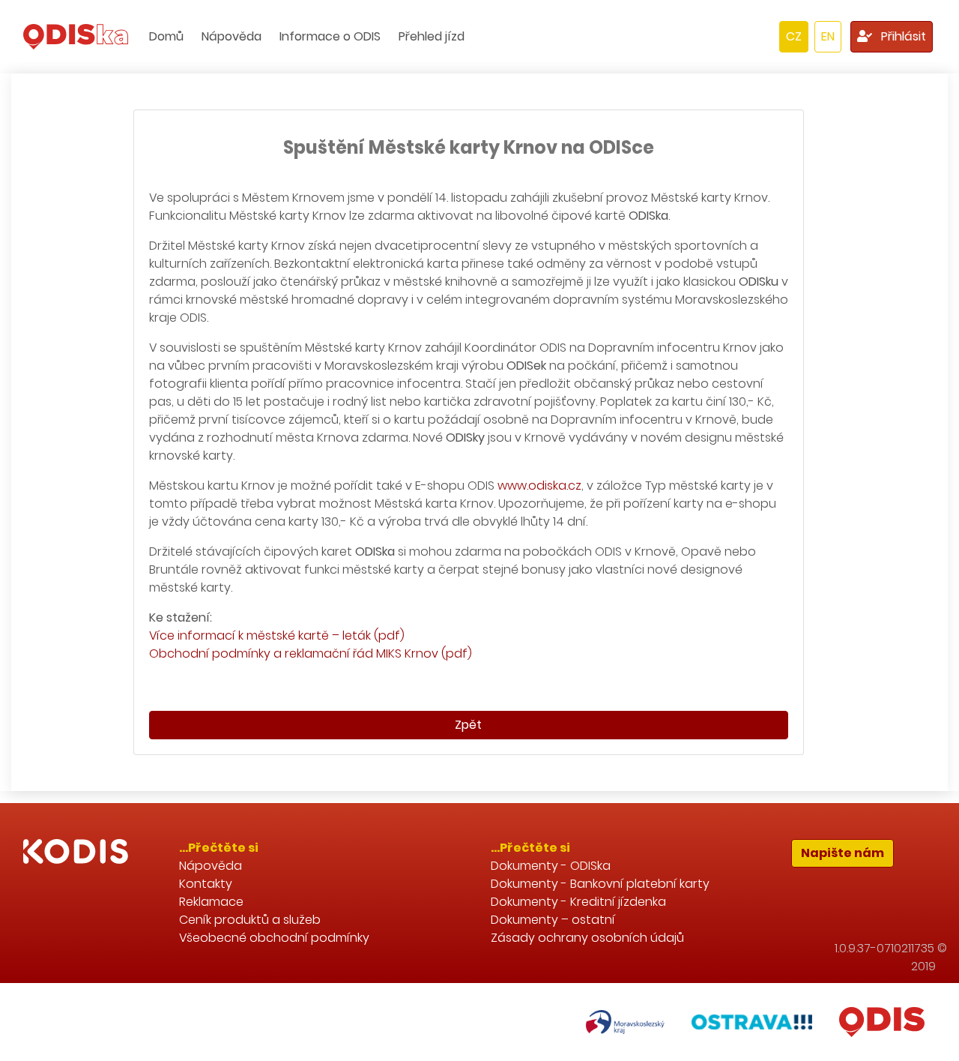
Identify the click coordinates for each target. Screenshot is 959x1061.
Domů (166, 36)
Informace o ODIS (330, 36)
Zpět (468, 724)
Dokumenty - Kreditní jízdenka (578, 901)
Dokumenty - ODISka (551, 865)
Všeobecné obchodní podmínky (274, 937)
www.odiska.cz (539, 485)
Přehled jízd (432, 36)
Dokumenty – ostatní (553, 919)
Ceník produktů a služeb (250, 919)
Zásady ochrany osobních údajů (587, 937)
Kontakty (205, 883)
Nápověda (231, 36)
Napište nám (842, 853)
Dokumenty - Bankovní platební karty (600, 883)
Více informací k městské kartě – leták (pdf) (277, 635)
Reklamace (211, 901)
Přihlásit (902, 36)
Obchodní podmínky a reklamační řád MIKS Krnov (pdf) (310, 653)
